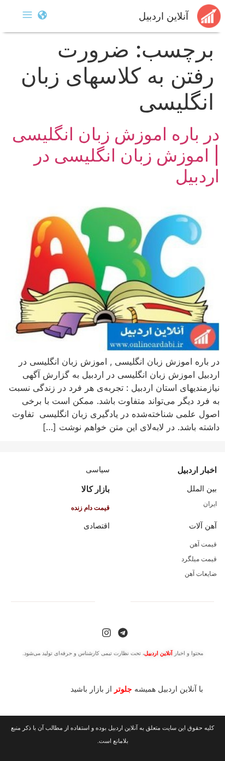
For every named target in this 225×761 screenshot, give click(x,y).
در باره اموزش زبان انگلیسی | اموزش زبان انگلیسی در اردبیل (116, 155)
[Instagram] (106, 633)
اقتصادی (97, 525)
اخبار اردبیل (197, 469)
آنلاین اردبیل (163, 16)
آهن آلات (203, 525)
